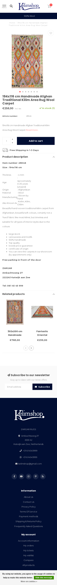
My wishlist (28, 555)
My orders (28, 545)
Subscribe (44, 386)
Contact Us (28, 502)
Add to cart (36, 140)
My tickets (28, 550)
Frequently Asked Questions (28, 526)
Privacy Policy (29, 506)
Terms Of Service (28, 511)
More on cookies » (29, 581)
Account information (28, 540)
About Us (28, 497)
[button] (20, 91)
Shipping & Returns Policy (28, 521)
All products (28, 565)
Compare (29, 560)
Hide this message (43, 578)
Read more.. (32, 130)
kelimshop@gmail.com (30, 463)
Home (12, 23)
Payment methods (28, 516)
